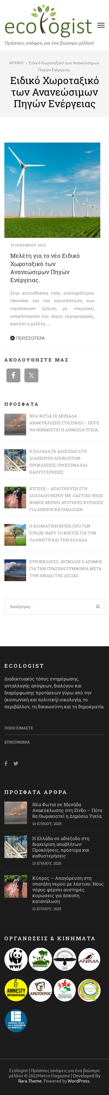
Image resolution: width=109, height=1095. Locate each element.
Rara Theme (30, 1080)
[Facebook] (6, 763)
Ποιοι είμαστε (18, 728)
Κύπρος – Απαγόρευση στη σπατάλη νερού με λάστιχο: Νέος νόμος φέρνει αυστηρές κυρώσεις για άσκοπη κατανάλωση (68, 889)
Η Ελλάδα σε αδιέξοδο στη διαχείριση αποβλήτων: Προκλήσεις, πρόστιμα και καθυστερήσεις (60, 847)
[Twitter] (15, 763)
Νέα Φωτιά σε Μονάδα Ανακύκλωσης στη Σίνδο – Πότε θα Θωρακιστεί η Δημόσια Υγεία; (67, 810)
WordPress (79, 1080)
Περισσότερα (30, 338)
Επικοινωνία (17, 742)
